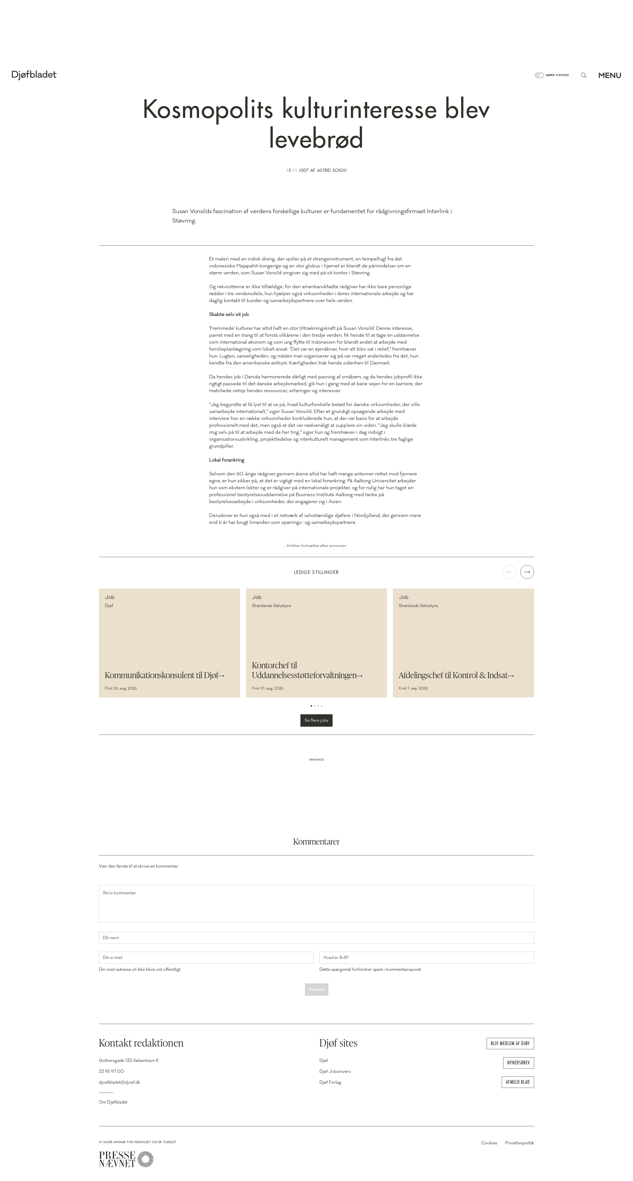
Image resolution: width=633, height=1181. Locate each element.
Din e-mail (112, 957)
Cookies (489, 1143)
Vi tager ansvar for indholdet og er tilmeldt (137, 1142)
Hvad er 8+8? (336, 957)
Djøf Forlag (330, 1082)
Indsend (316, 989)
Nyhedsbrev (518, 1062)
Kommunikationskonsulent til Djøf (161, 676)
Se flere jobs (316, 720)
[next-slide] (527, 572)
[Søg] (584, 75)
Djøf (323, 1060)
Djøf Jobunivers (335, 1071)
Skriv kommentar (119, 893)
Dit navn (111, 938)
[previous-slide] (509, 572)
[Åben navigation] (610, 75)
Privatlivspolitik (519, 1143)
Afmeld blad (518, 1082)
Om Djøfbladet (113, 1102)
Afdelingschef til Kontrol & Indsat (453, 676)
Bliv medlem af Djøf (510, 1043)
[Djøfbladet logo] (51, 75)
